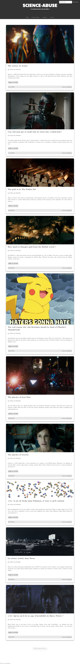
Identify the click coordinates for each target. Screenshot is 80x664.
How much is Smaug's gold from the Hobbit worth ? (32, 247)
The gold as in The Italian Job (22, 189)
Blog (27, 17)
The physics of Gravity (18, 455)
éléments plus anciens (39, 648)
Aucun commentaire (67, 87)
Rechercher (76, 2)
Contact (52, 17)
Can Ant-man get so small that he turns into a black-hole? (35, 132)
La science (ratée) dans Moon (21, 558)
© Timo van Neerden (5, 663)
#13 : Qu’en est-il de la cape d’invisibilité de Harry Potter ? (35, 616)
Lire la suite (13, 82)
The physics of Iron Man (19, 397)
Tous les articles (35, 17)
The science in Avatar (18, 66)
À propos (44, 17)
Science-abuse (40, 5)
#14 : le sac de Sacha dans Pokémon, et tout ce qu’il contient (36, 501)
